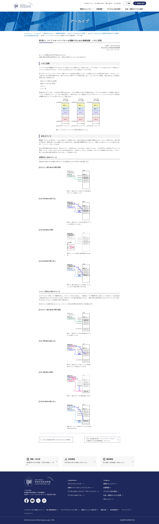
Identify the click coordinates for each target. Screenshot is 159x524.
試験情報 (106, 487)
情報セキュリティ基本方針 (89, 510)
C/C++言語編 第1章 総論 (31, 35)
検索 (129, 3)
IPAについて (89, 3)
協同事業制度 (114, 510)
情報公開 (103, 510)
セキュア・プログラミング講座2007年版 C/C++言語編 (103, 33)
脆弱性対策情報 (60, 33)
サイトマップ (125, 510)
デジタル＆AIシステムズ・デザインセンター (82, 491)
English (109, 3)
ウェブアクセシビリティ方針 (69, 510)
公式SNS (118, 3)
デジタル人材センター (75, 495)
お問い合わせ (100, 3)
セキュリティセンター (75, 484)
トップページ (28, 33)
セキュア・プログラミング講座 (76, 33)
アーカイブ (38, 33)
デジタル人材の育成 (110, 491)
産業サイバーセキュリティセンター (79, 487)
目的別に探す (141, 3)
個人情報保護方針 (51, 510)
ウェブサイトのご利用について (33, 510)
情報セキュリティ (48, 33)
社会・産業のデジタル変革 (112, 495)
